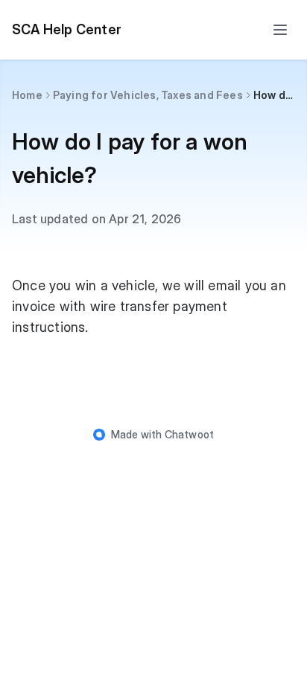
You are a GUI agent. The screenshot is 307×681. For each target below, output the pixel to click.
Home (27, 95)
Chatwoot (190, 434)
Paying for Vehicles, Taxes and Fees (148, 95)
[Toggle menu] (280, 30)
